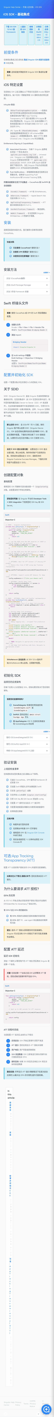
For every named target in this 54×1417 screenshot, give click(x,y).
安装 (10, 1133)
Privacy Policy (18, 1403)
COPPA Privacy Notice (33, 1403)
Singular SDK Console (35, 833)
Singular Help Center (12, 7)
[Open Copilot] (46, 1409)
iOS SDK (38, 7)
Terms (26, 1404)
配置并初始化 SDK (10, 1186)
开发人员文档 (28, 7)
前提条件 (10, 1106)
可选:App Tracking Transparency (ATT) (10, 1296)
